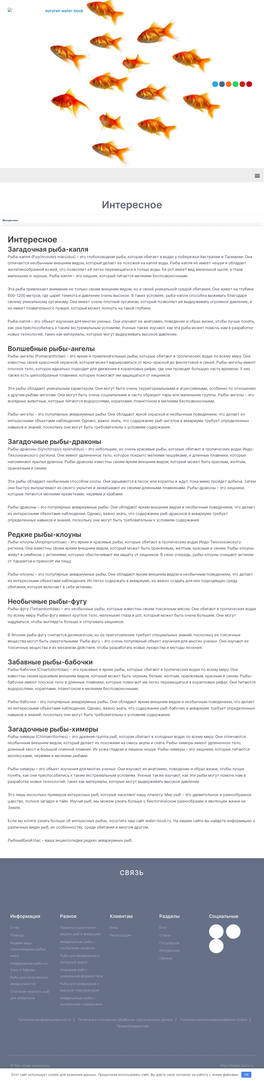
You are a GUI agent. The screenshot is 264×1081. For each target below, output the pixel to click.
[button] (257, 175)
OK (246, 1074)
